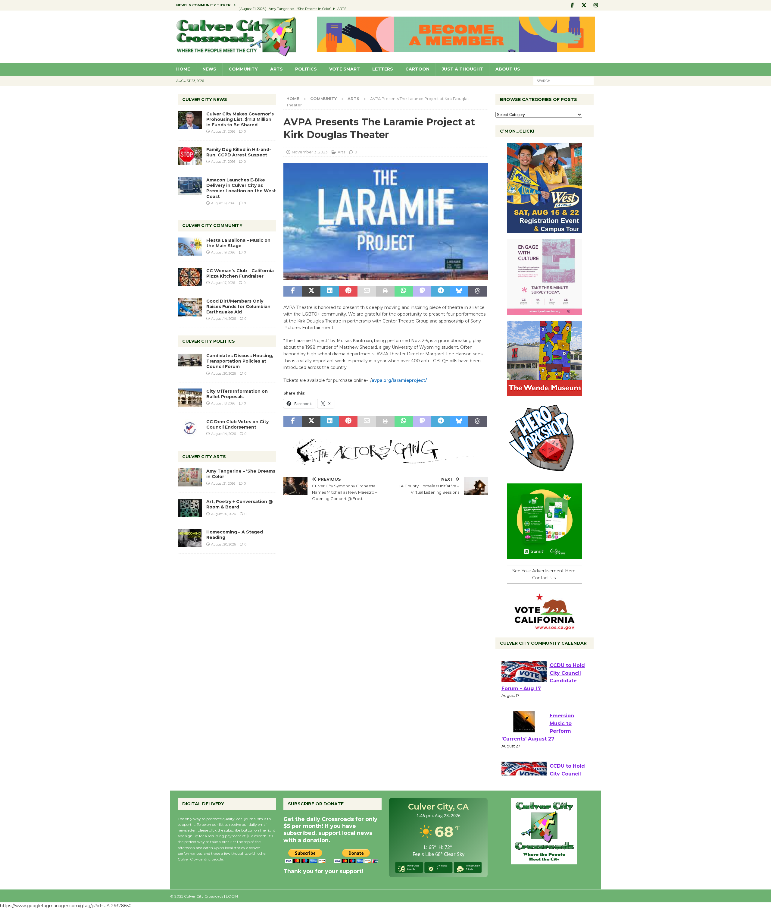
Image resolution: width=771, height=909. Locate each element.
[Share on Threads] (477, 291)
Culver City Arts (204, 456)
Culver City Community (212, 225)
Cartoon (417, 69)
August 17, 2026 (223, 283)
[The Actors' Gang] (385, 461)
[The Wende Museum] (544, 392)
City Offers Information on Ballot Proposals (237, 393)
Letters (382, 69)
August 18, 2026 (223, 403)
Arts (276, 69)
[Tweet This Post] (311, 291)
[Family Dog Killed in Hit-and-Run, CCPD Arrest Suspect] (190, 156)
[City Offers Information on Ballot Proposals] (190, 397)
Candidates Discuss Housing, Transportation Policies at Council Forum (239, 361)
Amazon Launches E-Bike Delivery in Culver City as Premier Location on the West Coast (241, 188)
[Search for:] (563, 80)
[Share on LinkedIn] (329, 291)
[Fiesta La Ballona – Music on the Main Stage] (190, 246)
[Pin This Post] (348, 291)
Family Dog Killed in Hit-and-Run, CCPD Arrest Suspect (238, 152)
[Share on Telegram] (440, 291)
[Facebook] (572, 5)
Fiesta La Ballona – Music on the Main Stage (238, 242)
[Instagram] (596, 5)
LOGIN (232, 896)
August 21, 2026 (223, 131)
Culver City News (204, 99)
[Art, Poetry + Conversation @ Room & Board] (190, 508)
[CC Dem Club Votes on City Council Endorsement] (190, 428)
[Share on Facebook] (292, 291)
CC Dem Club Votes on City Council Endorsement (237, 424)
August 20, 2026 (223, 373)
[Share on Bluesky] (459, 291)
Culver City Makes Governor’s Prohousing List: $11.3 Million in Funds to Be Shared (240, 119)
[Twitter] (584, 5)
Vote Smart (344, 69)
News (209, 69)
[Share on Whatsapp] (404, 291)
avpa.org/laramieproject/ (399, 380)
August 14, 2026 (223, 318)
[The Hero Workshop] (544, 474)
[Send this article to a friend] (366, 291)
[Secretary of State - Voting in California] (544, 626)
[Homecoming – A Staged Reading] (190, 538)
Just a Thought (462, 69)
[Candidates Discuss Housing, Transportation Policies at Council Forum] (190, 362)
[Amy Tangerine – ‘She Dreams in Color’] (190, 477)
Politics (306, 69)
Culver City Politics (208, 341)
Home (183, 69)
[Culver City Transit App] (544, 555)
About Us (507, 69)
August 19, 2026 (223, 203)
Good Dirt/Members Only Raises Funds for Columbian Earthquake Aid (238, 306)
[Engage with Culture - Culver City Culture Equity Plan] (544, 311)
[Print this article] (385, 291)
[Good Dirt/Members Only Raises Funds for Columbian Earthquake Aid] (190, 307)
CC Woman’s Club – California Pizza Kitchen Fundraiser (240, 273)
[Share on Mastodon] (422, 291)
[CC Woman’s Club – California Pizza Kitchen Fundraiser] (190, 277)
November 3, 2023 (310, 151)
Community (243, 69)
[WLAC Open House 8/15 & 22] (544, 230)
